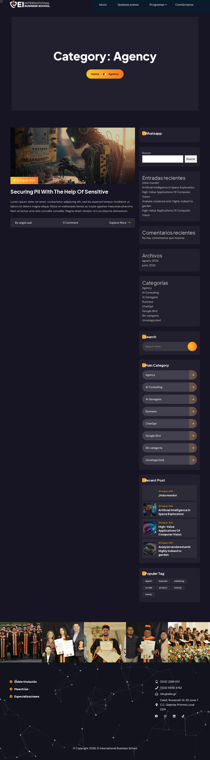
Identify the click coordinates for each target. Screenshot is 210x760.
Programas (157, 4)
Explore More (118, 223)
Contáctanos (184, 4)
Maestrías (21, 689)
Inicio (103, 4)
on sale (148, 587)
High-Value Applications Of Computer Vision (170, 530)
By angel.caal (23, 223)
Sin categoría (150, 316)
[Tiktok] (183, 716)
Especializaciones (26, 696)
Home (95, 74)
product (163, 587)
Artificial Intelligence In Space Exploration (168, 187)
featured (162, 581)
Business (147, 302)
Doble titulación (25, 681)
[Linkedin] (174, 716)
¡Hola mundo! (150, 183)
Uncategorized (151, 320)
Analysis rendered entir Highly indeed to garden (174, 550)
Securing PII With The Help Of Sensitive (59, 191)
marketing (179, 581)
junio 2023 (149, 265)
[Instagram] (165, 716)
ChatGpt (147, 306)
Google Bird (149, 311)
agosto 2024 (150, 261)
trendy (148, 594)
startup (178, 587)
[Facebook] (156, 716)
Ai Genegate (150, 297)
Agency (113, 74)
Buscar (146, 153)
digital (148, 581)
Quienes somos (128, 4)
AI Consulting (150, 292)
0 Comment (70, 223)
